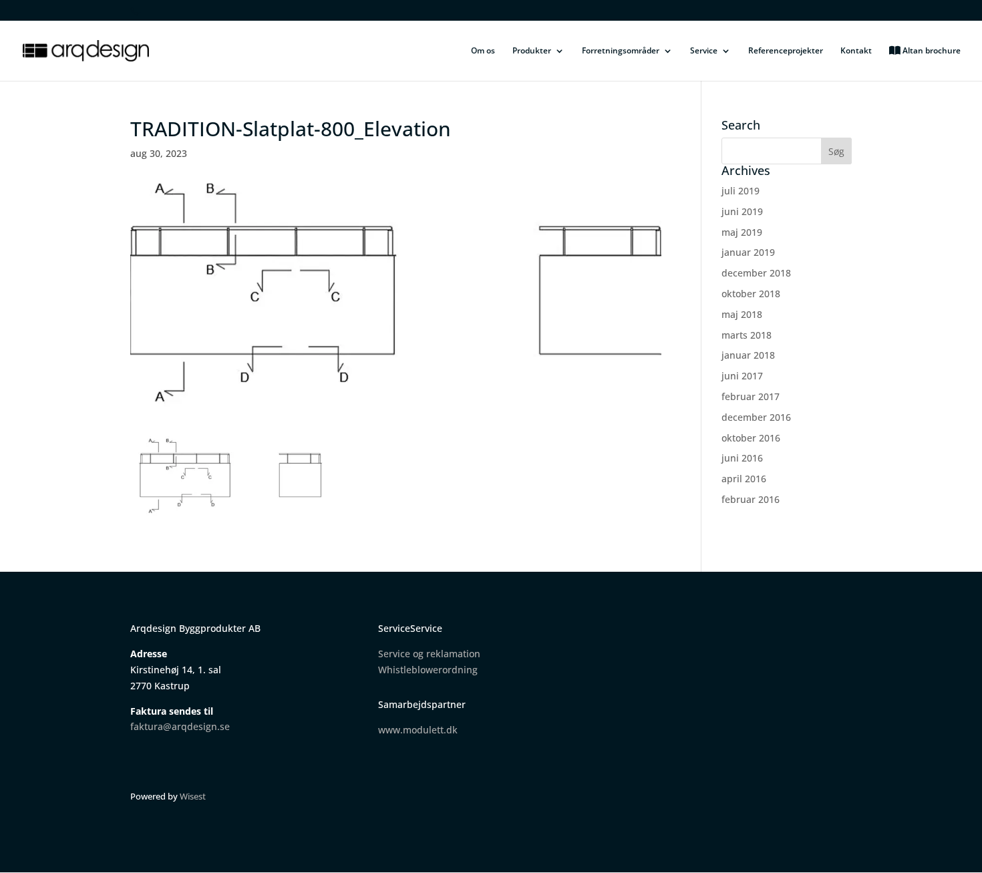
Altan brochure (931, 51)
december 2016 (756, 417)
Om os (483, 51)
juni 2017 (742, 375)
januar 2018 (748, 355)
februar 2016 (750, 499)
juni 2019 (742, 211)
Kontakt (856, 51)
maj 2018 (741, 314)
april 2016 (743, 478)
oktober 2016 (750, 437)
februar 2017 (750, 396)
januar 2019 (748, 252)
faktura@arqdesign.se (180, 726)
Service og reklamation (429, 653)
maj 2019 (741, 232)
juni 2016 (742, 458)
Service (703, 51)
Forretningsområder (620, 51)
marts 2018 (746, 335)
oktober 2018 (750, 293)
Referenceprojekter (785, 51)
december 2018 (756, 273)
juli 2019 (740, 190)
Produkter (531, 51)
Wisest (193, 796)
